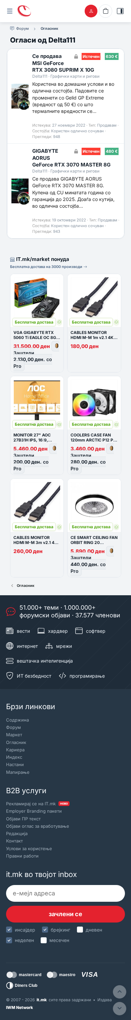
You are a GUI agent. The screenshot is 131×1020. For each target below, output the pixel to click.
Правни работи (22, 856)
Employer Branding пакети (34, 811)
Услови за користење (29, 848)
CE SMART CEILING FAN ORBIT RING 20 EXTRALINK (94, 542)
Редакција (17, 833)
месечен (59, 940)
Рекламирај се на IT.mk (37, 803)
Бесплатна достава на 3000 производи (46, 266)
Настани (15, 764)
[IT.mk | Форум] (24, 11)
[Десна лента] (120, 11)
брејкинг (60, 930)
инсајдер (25, 930)
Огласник (16, 742)
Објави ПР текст (23, 818)
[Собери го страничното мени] (9, 11)
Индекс (14, 757)
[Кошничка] (105, 11)
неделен (24, 940)
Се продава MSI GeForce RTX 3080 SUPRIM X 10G (63, 63)
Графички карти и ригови (74, 76)
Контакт (14, 840)
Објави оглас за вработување (37, 826)
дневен (94, 930)
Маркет (14, 734)
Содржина (17, 720)
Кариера (15, 749)
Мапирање (18, 772)
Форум (13, 727)
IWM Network (19, 1007)
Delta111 (39, 76)
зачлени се (65, 913)
